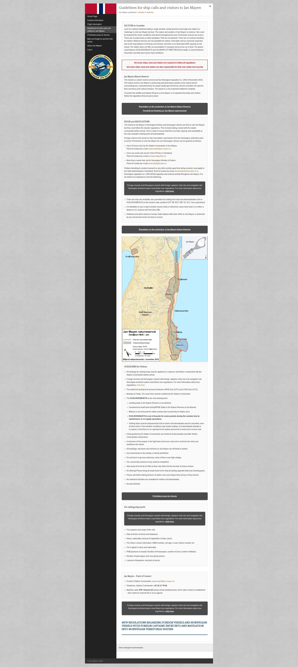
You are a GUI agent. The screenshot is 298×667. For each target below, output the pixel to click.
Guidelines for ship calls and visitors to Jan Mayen (160, 8)
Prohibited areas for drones (165, 496)
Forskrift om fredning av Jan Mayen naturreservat (164, 111)
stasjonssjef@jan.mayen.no (159, 149)
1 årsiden (141, 12)
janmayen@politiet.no (157, 156)
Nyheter (150, 12)
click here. (169, 191)
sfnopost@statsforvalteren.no (186, 171)
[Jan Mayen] (100, 8)
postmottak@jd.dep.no (157, 163)
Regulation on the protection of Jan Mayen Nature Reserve (165, 107)
